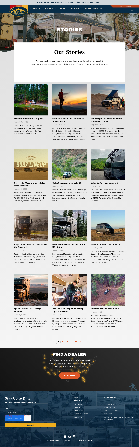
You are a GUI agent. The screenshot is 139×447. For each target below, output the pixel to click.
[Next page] (80, 342)
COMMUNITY (78, 407)
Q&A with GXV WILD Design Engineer (27, 310)
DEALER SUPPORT (110, 397)
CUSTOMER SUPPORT (81, 414)
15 (76, 342)
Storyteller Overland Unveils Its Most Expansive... (29, 184)
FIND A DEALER (125, 6)
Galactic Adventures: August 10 (29, 118)
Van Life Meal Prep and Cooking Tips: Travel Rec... (67, 310)
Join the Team (109, 404)
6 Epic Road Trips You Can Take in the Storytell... (30, 245)
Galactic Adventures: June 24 (105, 244)
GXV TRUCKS (78, 404)
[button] (36, 9)
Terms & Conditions (111, 410)
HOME (76, 397)
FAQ (105, 401)
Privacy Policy (109, 407)
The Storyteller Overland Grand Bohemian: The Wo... (106, 120)
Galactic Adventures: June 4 (105, 308)
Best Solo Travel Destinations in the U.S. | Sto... (68, 120)
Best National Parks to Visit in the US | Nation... (68, 245)
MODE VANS (78, 401)
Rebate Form (78, 410)
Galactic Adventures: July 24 (66, 183)
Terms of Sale (109, 414)
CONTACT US (78, 417)
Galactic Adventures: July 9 (104, 183)
